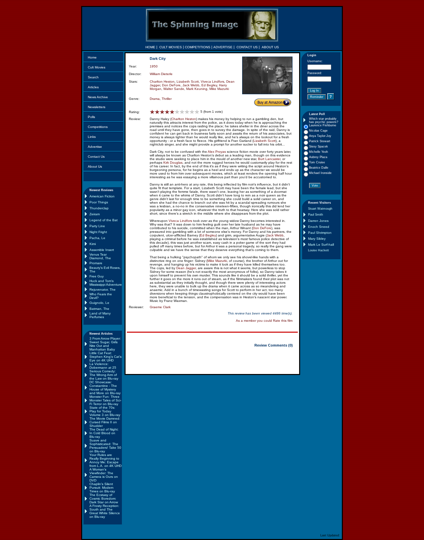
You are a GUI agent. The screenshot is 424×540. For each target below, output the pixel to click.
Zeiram (94, 214)
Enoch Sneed (318, 226)
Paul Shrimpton (320, 232)
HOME (150, 47)
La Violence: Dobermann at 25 (102, 365)
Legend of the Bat (103, 220)
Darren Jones (318, 221)
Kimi (92, 244)
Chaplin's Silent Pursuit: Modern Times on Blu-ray (102, 487)
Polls (91, 117)
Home (92, 57)
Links (92, 137)
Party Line (97, 226)
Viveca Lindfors (212, 81)
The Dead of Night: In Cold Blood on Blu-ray (104, 433)
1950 (154, 66)
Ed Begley (209, 85)
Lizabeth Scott (188, 81)
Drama (155, 99)
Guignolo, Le (99, 303)
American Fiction (102, 196)
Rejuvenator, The (102, 289)
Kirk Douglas (173, 162)
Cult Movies (96, 67)
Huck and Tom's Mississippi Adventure (105, 282)
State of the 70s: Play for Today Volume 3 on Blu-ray (104, 411)
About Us (95, 166)
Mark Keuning (196, 89)
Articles (93, 87)
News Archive (98, 97)
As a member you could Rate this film (264, 320)
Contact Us (96, 156)
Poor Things (98, 202)
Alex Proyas (217, 151)
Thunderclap (99, 208)
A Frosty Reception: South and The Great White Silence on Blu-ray (104, 511)
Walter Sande (173, 89)
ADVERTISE (223, 47)
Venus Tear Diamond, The (100, 256)
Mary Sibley (317, 238)
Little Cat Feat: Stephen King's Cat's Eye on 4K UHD (105, 356)
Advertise (95, 146)
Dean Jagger (186, 268)
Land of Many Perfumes (100, 315)
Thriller (167, 99)
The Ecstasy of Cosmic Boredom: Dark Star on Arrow (103, 498)
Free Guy (96, 276)
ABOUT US (270, 47)
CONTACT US (247, 47)
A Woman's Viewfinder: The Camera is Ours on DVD (103, 475)
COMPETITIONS (197, 47)
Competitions (98, 127)
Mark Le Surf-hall (321, 244)
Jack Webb (191, 85)
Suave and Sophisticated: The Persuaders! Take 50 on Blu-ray (105, 445)
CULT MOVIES (170, 47)
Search (93, 77)
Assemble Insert (101, 250)
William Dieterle (161, 74)
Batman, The (99, 309)
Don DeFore (171, 85)
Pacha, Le (97, 238)
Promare (95, 263)
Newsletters (96, 107)
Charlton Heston (162, 81)
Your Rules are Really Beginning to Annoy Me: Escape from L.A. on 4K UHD (105, 460)
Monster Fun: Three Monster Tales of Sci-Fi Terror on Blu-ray (105, 400)
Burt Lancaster (269, 159)
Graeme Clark (160, 307)
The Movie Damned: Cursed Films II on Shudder (104, 422)
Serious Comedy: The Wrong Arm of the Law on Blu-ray (103, 374)
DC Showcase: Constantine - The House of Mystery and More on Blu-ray (105, 387)
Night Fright (98, 232)
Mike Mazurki (219, 89)
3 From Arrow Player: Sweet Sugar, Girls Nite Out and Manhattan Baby (105, 344)
